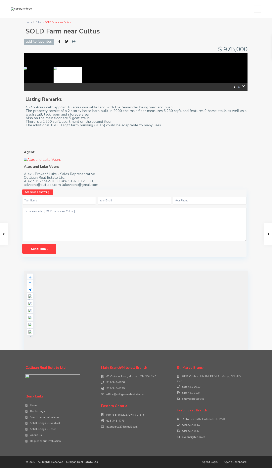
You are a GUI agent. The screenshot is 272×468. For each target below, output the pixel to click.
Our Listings (37, 411)
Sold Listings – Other (43, 429)
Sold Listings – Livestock (45, 423)
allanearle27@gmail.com (122, 427)
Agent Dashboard (235, 462)
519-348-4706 (115, 382)
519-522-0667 (191, 425)
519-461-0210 (191, 387)
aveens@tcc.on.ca (193, 437)
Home (28, 22)
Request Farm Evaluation (45, 441)
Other (38, 22)
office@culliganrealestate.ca (125, 394)
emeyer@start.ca (193, 399)
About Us (36, 435)
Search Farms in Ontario (44, 417)
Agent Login (210, 462)
